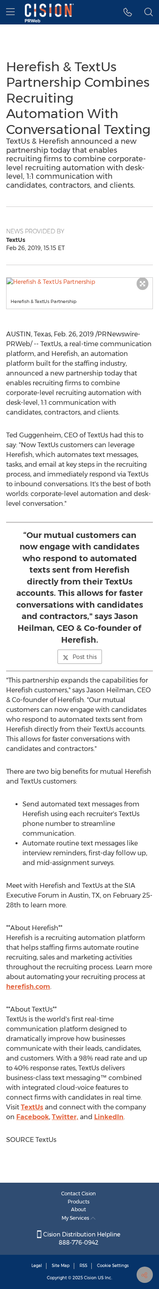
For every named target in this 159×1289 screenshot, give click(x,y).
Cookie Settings (113, 1265)
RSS (83, 1265)
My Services (76, 1218)
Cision (90, 1277)
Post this (85, 657)
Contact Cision (78, 1193)
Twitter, (65, 1117)
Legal (36, 1265)
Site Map (61, 1265)
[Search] (148, 12)
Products (79, 1202)
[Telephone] (127, 12)
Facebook (32, 1117)
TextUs (32, 1107)
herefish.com (28, 986)
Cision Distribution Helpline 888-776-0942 (81, 1238)
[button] (79, 282)
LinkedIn (109, 1117)
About (78, 1209)
